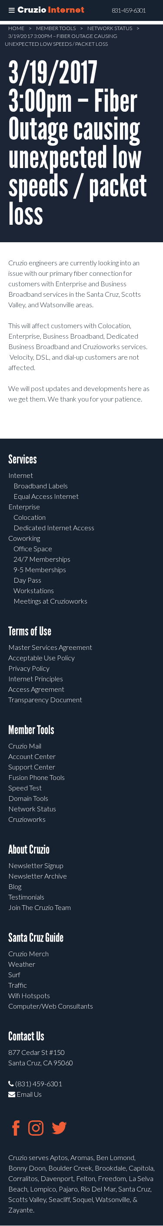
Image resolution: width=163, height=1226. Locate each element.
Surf (14, 974)
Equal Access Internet (46, 496)
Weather (21, 964)
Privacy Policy (29, 668)
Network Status (109, 28)
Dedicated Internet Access (53, 527)
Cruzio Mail (24, 746)
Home (16, 28)
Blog (14, 886)
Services (22, 459)
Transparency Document (45, 699)
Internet (20, 475)
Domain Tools (28, 798)
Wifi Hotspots (29, 995)
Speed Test (25, 787)
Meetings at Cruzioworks (50, 601)
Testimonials (26, 897)
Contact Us (26, 1036)
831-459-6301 (129, 10)
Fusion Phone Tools (36, 777)
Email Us (28, 1094)
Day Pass (27, 580)
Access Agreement (36, 689)
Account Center (32, 756)
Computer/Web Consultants (50, 1006)
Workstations (33, 590)
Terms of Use (29, 631)
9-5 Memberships (39, 569)
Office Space (32, 548)
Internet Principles (35, 678)
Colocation (29, 517)
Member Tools (56, 28)
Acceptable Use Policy (41, 657)
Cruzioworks (27, 819)
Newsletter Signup (35, 865)
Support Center (31, 766)
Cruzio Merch (28, 953)
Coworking (24, 538)
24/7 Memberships (41, 559)
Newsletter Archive (37, 876)
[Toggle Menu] (11, 10)
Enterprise (24, 506)
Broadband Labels (40, 485)
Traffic (17, 985)
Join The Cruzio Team (39, 907)
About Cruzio (29, 849)
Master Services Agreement (50, 647)
